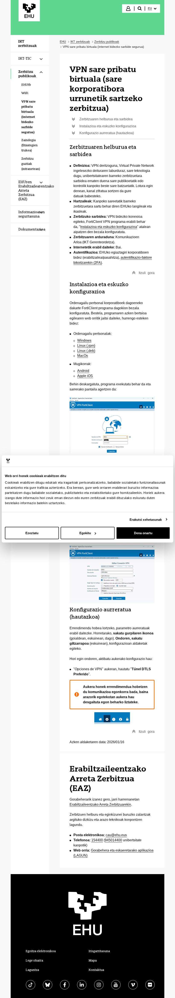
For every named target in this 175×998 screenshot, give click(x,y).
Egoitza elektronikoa (41, 951)
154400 (97, 840)
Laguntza (32, 970)
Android (83, 371)
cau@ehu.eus (116, 835)
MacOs (82, 355)
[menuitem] (152, 8)
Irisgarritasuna (99, 951)
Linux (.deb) (86, 350)
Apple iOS (85, 376)
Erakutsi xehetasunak (146, 519)
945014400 (113, 840)
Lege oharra (34, 960)
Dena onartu (143, 533)
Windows (84, 340)
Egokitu (85, 533)
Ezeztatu (31, 533)
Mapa (93, 960)
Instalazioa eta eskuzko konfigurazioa (108, 227)
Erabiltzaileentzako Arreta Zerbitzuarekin (100, 804)
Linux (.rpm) (86, 345)
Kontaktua (96, 970)
